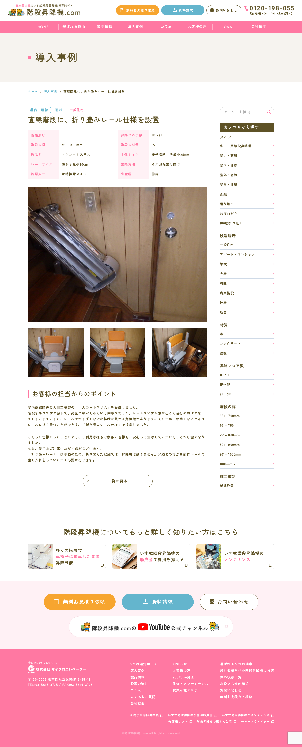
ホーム (33, 91)
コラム (166, 26)
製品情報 (104, 26)
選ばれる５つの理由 (236, 663)
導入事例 (135, 26)
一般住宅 (76, 109)
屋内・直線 (39, 109)
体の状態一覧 (231, 676)
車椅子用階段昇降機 (144, 715)
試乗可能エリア (185, 690)
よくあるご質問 (143, 696)
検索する (268, 111)
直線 (58, 109)
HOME (43, 26)
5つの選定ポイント (145, 663)
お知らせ (180, 663)
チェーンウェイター (255, 721)
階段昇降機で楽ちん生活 (214, 721)
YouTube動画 (183, 676)
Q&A (228, 26)
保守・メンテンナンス (191, 683)
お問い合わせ (231, 690)
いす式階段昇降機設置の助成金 (190, 715)
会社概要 (258, 26)
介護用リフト (178, 721)
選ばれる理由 (73, 26)
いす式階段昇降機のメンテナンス (246, 715)
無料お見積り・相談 (236, 696)
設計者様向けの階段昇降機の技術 (247, 670)
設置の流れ (139, 683)
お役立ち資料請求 (234, 683)
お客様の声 (197, 26)
